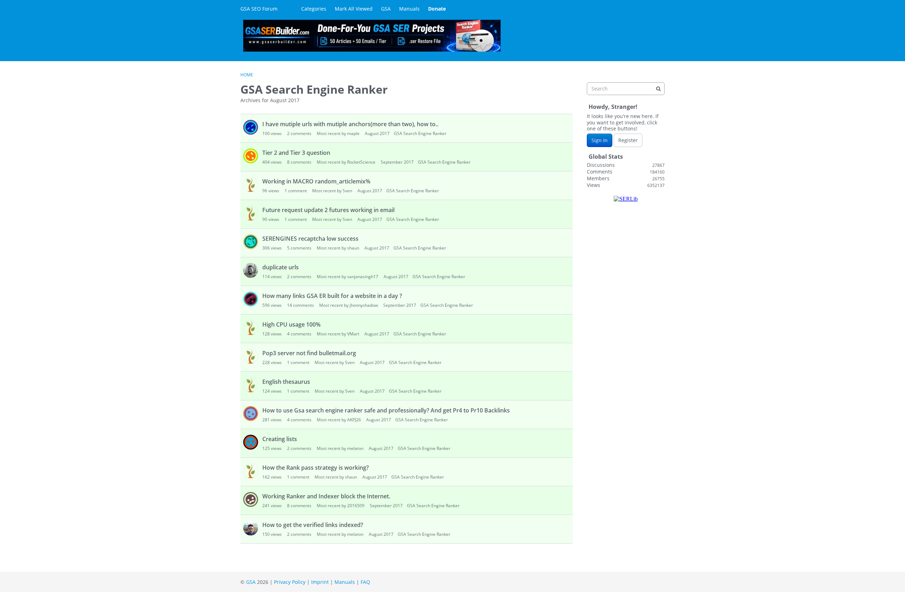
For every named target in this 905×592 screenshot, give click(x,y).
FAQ (365, 582)
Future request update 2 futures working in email (328, 210)
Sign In (599, 140)
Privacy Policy (289, 582)
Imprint (320, 582)
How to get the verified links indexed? (312, 525)
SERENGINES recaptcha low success (310, 238)
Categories (313, 8)
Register (628, 140)
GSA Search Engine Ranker (420, 133)
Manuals (409, 8)
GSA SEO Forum (259, 8)
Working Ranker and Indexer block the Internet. (326, 496)
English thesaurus (286, 382)
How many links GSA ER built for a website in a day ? (332, 296)
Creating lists (279, 439)
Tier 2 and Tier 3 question (296, 153)
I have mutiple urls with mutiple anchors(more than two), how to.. (350, 124)
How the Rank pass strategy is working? (315, 467)
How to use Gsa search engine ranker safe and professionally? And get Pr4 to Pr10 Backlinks (386, 410)
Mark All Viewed (354, 8)
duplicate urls (280, 267)
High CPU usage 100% (291, 324)
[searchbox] (626, 88)
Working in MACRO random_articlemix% (316, 181)
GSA (386, 8)
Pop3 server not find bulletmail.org (309, 353)
